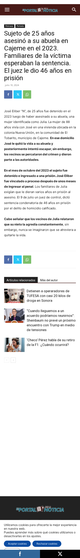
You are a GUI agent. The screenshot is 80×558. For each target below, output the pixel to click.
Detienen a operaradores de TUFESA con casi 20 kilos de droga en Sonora (48, 296)
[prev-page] (6, 360)
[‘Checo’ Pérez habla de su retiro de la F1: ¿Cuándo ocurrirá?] (14, 345)
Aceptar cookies (17, 543)
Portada (20, 26)
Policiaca (9, 26)
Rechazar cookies (47, 543)
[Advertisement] (40, 395)
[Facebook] (8, 94)
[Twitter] (18, 94)
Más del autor (49, 280)
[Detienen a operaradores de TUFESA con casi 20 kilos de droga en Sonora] (14, 296)
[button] (7, 9)
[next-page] (13, 360)
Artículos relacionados (21, 280)
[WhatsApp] (27, 94)
